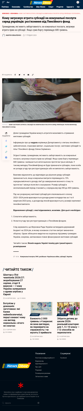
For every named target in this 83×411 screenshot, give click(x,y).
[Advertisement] (41, 55)
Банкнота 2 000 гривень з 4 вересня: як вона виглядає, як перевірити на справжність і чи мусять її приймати (41, 325)
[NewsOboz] (41, 2)
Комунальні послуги (27, 256)
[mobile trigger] (4, 2)
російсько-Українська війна (49, 256)
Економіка (34, 314)
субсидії (63, 256)
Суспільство (62, 314)
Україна (69, 256)
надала (34, 142)
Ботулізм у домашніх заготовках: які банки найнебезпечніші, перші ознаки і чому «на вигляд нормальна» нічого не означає (14, 314)
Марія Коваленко (13, 35)
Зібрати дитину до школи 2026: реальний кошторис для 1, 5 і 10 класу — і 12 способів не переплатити (68, 325)
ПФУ (37, 256)
